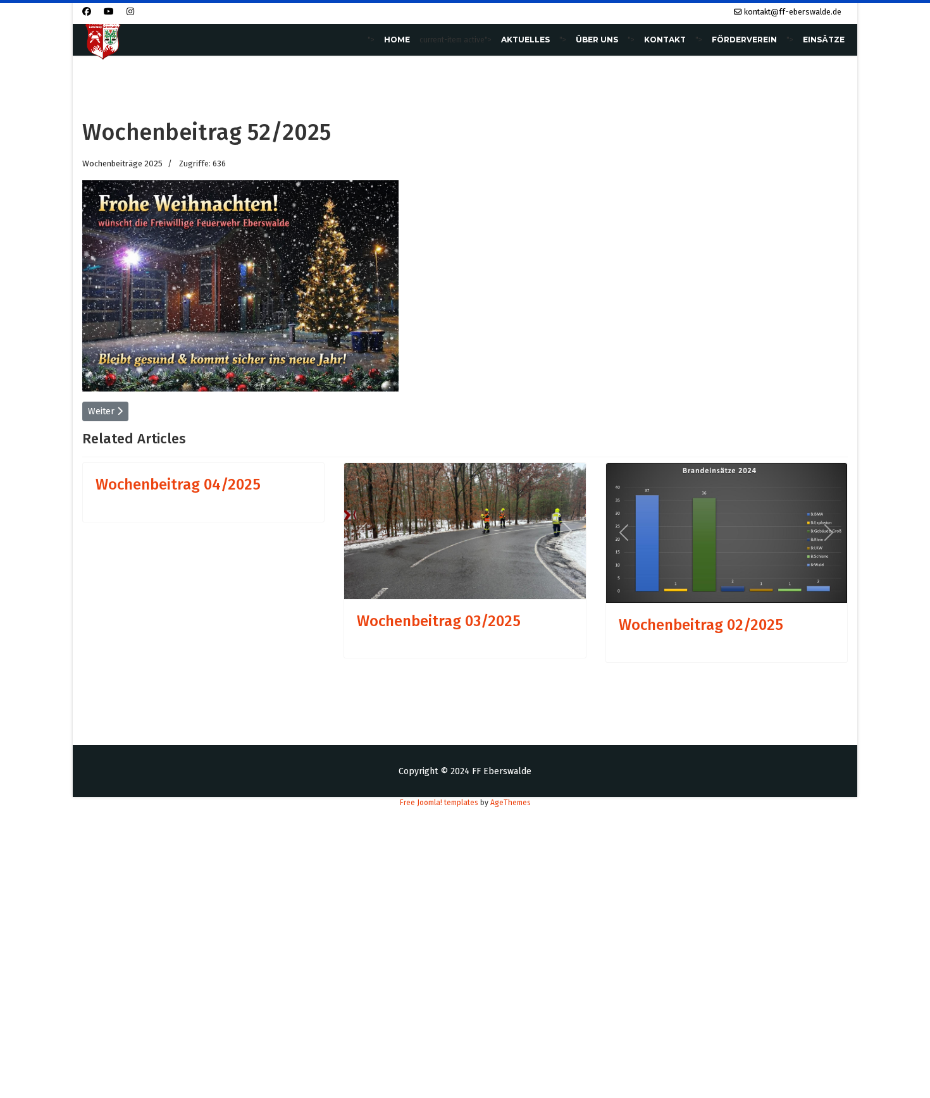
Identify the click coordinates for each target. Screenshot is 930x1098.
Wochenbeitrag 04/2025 (178, 484)
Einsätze (824, 39)
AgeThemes (510, 802)
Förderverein (744, 39)
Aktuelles (525, 39)
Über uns (597, 39)
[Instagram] (130, 11)
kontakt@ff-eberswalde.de (792, 11)
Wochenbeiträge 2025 (122, 163)
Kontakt (665, 39)
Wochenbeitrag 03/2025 (439, 621)
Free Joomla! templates (439, 802)
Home (397, 39)
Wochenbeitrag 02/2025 (701, 625)
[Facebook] (86, 11)
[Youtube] (109, 11)
